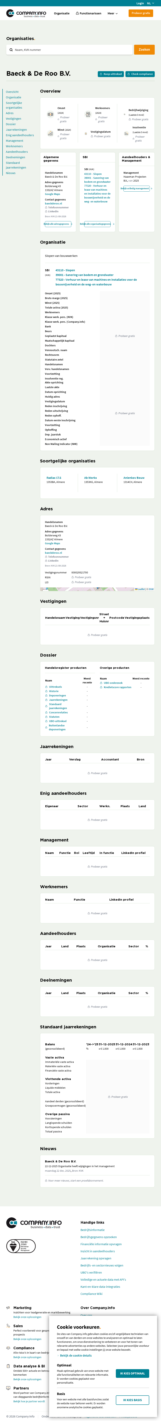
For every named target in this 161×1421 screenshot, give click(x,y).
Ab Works (90, 478)
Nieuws (11, 173)
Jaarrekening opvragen (95, 1258)
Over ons (86, 1315)
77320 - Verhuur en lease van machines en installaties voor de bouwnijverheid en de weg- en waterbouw (97, 193)
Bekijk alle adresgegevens (57, 223)
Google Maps (52, 194)
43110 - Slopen (93, 174)
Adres (10, 113)
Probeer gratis (141, 13)
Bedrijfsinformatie (92, 1230)
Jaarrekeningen (16, 129)
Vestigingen (13, 118)
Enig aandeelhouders (20, 135)
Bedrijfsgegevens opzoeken (98, 1237)
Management (14, 141)
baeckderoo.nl (53, 203)
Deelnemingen (15, 157)
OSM (151, 589)
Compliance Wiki (91, 1294)
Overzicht (12, 92)
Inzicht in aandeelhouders (97, 1251)
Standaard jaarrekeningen (16, 165)
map (97, 589)
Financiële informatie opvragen (101, 1244)
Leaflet (141, 589)
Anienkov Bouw (134, 478)
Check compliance (142, 74)
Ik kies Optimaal (132, 1373)
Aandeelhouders (17, 152)
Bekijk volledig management (136, 188)
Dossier (11, 124)
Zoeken (144, 49)
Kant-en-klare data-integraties (100, 1287)
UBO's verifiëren (91, 1272)
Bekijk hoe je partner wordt (29, 1401)
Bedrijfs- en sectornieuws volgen (101, 1265)
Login (140, 3)
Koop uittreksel (113, 74)
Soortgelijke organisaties (14, 105)
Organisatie (62, 13)
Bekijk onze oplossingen (27, 1317)
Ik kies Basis (132, 1400)
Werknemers (14, 146)
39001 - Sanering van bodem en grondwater (97, 180)
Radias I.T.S (54, 478)
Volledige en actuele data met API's (103, 1279)
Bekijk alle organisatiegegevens (97, 223)
